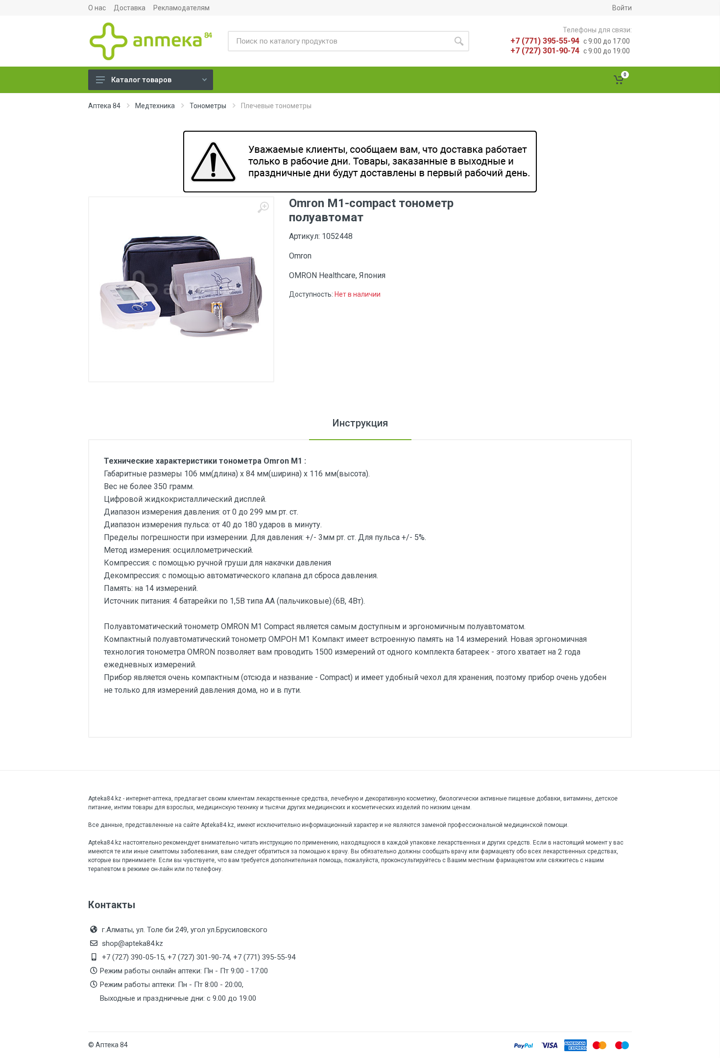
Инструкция (360, 423)
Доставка (129, 7)
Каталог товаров (141, 79)
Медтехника (155, 106)
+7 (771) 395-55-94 (544, 41)
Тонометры (208, 106)
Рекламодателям (181, 7)
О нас (97, 7)
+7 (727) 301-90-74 (544, 50)
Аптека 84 (104, 106)
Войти (622, 7)
